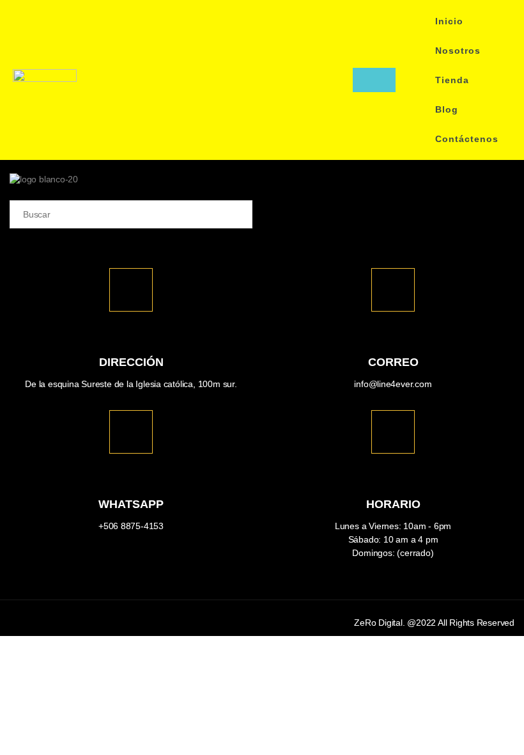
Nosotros (458, 50)
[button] (339, 80)
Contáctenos (466, 139)
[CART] (374, 80)
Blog (446, 109)
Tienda (452, 80)
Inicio (449, 21)
